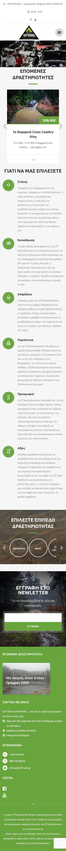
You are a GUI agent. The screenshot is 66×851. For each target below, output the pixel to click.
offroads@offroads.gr (20, 767)
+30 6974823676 (16, 754)
